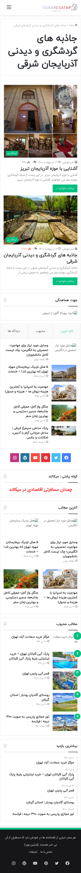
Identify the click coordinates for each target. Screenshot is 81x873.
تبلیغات (33, 852)
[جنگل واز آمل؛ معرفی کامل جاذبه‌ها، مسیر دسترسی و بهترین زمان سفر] (64, 413)
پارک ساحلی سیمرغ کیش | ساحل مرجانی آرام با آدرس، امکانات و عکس (30, 433)
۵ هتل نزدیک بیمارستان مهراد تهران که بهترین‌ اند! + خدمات (21, 547)
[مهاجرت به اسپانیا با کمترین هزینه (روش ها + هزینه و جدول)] (64, 393)
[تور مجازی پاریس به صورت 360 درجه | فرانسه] (65, 723)
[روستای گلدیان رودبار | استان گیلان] (65, 702)
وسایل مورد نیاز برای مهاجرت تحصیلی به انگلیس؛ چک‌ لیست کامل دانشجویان (27, 350)
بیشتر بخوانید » (65, 188)
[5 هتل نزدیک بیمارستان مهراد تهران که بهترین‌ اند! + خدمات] (64, 373)
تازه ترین (67, 331)
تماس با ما (46, 852)
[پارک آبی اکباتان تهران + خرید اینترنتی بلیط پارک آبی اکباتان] (65, 660)
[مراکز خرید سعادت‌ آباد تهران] (65, 642)
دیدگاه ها (14, 331)
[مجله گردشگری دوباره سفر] (60, 7)
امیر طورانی (68, 162)
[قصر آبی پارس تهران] (65, 680)
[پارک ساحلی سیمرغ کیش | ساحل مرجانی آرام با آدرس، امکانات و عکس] (64, 431)
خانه (72, 25)
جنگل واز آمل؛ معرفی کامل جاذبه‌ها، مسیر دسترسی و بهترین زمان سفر (30, 411)
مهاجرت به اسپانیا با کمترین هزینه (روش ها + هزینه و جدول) (60, 597)
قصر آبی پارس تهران (35, 673)
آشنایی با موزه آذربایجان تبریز (48, 169)
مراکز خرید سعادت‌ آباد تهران (30, 637)
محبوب (40, 331)
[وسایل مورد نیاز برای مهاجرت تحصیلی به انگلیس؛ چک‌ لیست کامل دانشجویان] (64, 351)
